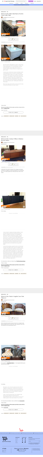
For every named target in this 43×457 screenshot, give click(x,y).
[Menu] (2, 1)
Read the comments (14, 112)
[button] (24, 35)
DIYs (7, 11)
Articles (22, 3)
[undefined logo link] (9, 1)
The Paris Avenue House (20, 261)
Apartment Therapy (7, 61)
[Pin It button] (5, 35)
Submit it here (6, 108)
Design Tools (26, 3)
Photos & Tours (11, 3)
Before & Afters (3, 11)
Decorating (17, 3)
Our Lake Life (22, 400)
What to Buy (32, 3)
